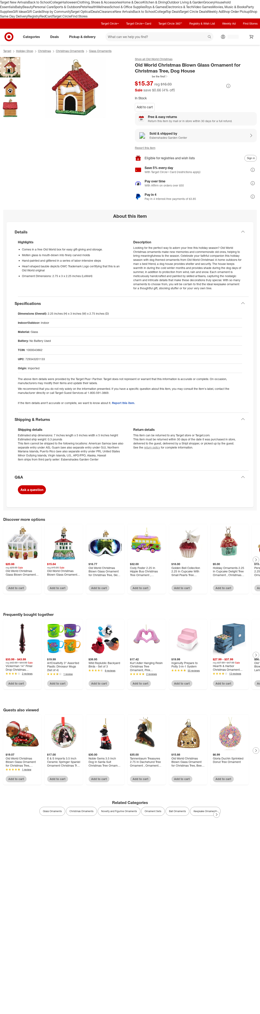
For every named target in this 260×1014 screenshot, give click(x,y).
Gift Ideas (20, 12)
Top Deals (173, 12)
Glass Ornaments (100, 51)
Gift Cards (34, 12)
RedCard (46, 16)
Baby (19, 7)
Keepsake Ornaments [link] (205, 811)
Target (7, 51)
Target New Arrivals (14, 2)
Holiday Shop (24, 51)
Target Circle (62, 16)
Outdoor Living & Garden (185, 2)
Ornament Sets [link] (153, 811)
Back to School (39, 2)
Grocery (209, 2)
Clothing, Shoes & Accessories (99, 2)
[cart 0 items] (251, 36)
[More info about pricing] (228, 86)
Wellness (103, 7)
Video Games (202, 7)
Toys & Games (155, 7)
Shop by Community (56, 12)
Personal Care (43, 7)
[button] (151, 76)
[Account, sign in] (231, 36)
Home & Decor (132, 2)
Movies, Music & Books (229, 7)
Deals (95, 12)
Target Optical (81, 12)
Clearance (107, 12)
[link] (151, 76)
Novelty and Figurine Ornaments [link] (119, 811)
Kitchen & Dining (155, 2)
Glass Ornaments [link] (52, 811)
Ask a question (32, 490)
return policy (152, 447)
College (56, 2)
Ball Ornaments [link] (177, 811)
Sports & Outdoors (67, 7)
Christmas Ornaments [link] (81, 811)
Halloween (69, 2)
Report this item (145, 148)
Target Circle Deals (193, 12)
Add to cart (145, 107)
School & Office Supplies (127, 7)
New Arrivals (124, 12)
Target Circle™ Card (138, 23)
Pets (83, 7)
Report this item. (123, 403)
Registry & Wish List (202, 23)
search (209, 37)
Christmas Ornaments (70, 51)
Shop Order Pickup (236, 12)
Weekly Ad (214, 12)
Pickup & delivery (82, 37)
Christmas (44, 51)
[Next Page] (256, 560)
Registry (34, 16)
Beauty (28, 7)
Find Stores (79, 16)
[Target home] (9, 37)
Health (91, 7)
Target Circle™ (110, 23)
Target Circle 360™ (170, 23)
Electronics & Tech (179, 7)
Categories (31, 37)
